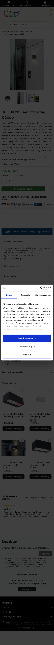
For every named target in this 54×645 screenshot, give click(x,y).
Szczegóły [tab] (25, 295)
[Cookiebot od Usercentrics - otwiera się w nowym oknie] (40, 288)
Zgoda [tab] (9, 295)
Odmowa (27, 355)
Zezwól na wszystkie (27, 338)
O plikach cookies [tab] (43, 295)
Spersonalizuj (26, 346)
